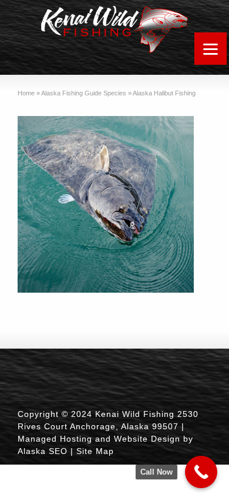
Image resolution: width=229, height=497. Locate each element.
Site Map (95, 451)
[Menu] (210, 48)
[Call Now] (201, 472)
